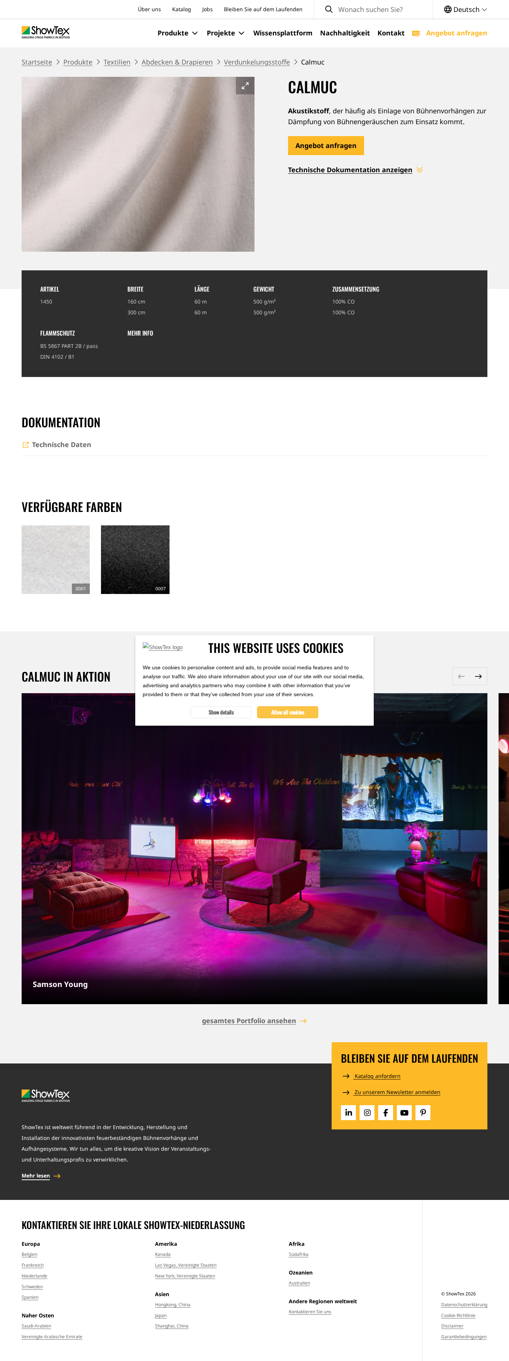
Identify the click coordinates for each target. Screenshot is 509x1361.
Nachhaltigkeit (345, 32)
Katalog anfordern (377, 1075)
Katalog (181, 9)
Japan (161, 1315)
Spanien (30, 1297)
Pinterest (422, 1112)
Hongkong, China (172, 1304)
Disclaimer (452, 1326)
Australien (299, 1283)
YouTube (404, 1112)
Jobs (207, 9)
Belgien (29, 1254)
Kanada (163, 1254)
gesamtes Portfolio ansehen (249, 1020)
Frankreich (33, 1265)
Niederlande (34, 1276)
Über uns (149, 9)
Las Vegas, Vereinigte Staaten (185, 1265)
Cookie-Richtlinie (458, 1315)
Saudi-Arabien (36, 1326)
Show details (221, 712)
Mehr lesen (36, 1175)
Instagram (367, 1112)
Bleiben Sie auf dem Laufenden (263, 9)
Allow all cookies (287, 712)
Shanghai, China (172, 1326)
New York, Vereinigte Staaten (185, 1276)
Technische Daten (61, 444)
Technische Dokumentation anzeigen (350, 169)
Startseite (37, 61)
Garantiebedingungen (464, 1336)
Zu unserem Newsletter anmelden (396, 1092)
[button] (178, 33)
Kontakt (391, 32)
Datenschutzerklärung (464, 1304)
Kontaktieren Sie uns (310, 1311)
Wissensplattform (283, 32)
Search (329, 9)
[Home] (46, 33)
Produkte (77, 61)
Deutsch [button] (466, 9)
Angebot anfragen (455, 32)
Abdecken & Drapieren (177, 61)
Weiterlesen (254, 848)
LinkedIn (348, 1112)
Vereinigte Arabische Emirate (52, 1336)
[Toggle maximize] (245, 85)
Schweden (32, 1286)
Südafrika (299, 1254)
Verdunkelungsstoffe (257, 61)
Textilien (117, 61)
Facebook (385, 1112)
